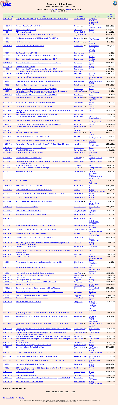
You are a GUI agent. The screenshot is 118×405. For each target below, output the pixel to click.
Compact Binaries (94, 40)
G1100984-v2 (7, 152)
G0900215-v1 (7, 382)
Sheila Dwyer (78, 42)
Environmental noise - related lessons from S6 (31, 214)
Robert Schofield (79, 19)
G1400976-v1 (7, 32)
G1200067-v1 (7, 148)
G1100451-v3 (7, 193)
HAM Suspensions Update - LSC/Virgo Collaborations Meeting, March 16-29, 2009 (43, 378)
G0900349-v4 (7, 302)
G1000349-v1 (7, 273)
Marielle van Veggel (80, 225)
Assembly (92, 171)
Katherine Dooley (79, 229)
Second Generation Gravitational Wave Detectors (32, 296)
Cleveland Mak (79, 53)
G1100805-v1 (7, 168)
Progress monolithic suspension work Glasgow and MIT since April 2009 (39, 262)
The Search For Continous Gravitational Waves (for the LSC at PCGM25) (40, 360)
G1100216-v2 (7, 211)
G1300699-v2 (7, 102)
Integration (92, 43)
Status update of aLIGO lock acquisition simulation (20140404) (36, 59)
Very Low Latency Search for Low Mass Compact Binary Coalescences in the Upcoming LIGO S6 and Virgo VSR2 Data (41, 333)
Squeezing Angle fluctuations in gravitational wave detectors (35, 102)
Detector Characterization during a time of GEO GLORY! (34, 237)
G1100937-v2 (7, 144)
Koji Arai (76, 26)
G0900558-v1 (7, 316)
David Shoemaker (80, 152)
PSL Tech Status (21, 180)
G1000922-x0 (7, 218)
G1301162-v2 (7, 95)
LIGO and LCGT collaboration (26, 246)
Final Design (93, 305)
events (56, 11)
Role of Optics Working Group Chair (28, 280)
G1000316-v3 (7, 277)
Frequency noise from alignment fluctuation (31, 77)
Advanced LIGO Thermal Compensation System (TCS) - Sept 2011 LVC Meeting (42, 144)
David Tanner (78, 316)
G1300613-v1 (7, 114)
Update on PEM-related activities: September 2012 (32, 126)
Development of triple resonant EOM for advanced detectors (35, 275)
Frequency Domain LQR (24, 73)
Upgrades (92, 256)
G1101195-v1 (7, 150)
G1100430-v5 (7, 186)
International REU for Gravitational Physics (30, 364)
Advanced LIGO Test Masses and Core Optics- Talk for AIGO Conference (39, 292)
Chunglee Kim (78, 38)
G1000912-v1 (7, 243)
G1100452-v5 (7, 180)
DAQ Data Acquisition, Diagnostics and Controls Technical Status (37, 120)
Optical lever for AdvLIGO (24, 284)
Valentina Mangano (80, 34)
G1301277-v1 (7, 85)
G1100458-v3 (7, 190)
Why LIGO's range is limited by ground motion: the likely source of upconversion (42, 19)
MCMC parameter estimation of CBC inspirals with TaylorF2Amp (37, 38)
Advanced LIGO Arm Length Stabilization (29, 382)
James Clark (78, 323)
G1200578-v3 (7, 130)
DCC (4, 398)
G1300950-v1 (7, 97)
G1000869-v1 (7, 250)
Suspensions (93, 19)
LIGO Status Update (22, 254)
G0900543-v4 (7, 339)
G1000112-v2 (7, 288)
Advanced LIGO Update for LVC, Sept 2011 (30, 152)
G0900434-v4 (7, 347)
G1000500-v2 (7, 254)
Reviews (91, 182)
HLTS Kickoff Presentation (24, 171)
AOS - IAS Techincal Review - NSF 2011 (29, 186)
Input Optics (92, 244)
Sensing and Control (95, 77)
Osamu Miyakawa (79, 372)
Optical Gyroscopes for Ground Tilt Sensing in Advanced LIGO (36, 356)
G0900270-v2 (7, 356)
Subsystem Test (94, 178)
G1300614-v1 (7, 110)
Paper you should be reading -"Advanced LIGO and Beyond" (36, 282)
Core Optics (92, 142)
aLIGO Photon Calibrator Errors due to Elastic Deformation (35, 140)
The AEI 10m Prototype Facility (26, 30)
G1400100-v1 (7, 71)
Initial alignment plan (23, 42)
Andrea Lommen (79, 267)
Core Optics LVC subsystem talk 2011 (28, 211)
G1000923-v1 (7, 19)
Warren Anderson (79, 347)
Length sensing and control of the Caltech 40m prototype (34, 97)
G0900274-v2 (7, 360)
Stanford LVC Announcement (25, 67)
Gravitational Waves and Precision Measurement (32, 298)
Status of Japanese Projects (25, 372)
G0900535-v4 (7, 336)
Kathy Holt (77, 158)
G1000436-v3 (7, 262)
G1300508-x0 (7, 116)
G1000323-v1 (7, 256)
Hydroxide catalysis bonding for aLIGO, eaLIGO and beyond (35, 225)
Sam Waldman (78, 352)
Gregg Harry (78, 63)
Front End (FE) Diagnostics (25, 150)
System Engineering (95, 81)
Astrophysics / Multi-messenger (95, 270)
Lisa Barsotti (78, 165)
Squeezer (92, 104)
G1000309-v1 (7, 284)
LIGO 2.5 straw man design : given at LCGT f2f (31, 148)
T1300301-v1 (7, 73)
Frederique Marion (80, 332)
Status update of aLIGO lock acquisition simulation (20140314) (36, 69)
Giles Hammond (79, 262)
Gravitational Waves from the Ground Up (29, 158)
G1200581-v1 (7, 132)
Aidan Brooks (78, 144)
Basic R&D (92, 73)
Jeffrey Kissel (78, 302)
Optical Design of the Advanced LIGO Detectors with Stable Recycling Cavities (41, 316)
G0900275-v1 (7, 352)
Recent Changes (57, 6)
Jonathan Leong (79, 237)
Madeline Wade (79, 91)
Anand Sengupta (79, 329)
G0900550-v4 (7, 345)
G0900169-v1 (7, 368)
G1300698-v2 (7, 106)
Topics (67, 6)
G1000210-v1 (7, 280)
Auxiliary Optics (94, 145)
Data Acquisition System (97, 122)
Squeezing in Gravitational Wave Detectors (30, 165)
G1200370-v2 (7, 136)
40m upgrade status (22, 256)
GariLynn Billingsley (80, 211)
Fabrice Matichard (80, 207)
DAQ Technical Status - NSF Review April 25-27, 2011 (34, 190)
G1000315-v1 (7, 282)
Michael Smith (78, 193)
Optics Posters (21, 277)
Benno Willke (78, 132)
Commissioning (94, 46)
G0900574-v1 (7, 323)
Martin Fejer (78, 273)
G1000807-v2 (7, 237)
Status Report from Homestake (26, 375)
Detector (91, 63)
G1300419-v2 (7, 120)
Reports (91, 364)
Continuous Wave (94, 235)
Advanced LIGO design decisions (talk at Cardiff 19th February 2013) (38, 124)
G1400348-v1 (7, 67)
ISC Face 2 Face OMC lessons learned (29, 352)
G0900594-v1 (7, 229)
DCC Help (21, 398)
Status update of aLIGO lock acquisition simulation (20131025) (36, 89)
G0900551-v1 (7, 53)
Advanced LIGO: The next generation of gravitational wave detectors (38, 63)
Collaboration (93, 152)
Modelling (92, 51)
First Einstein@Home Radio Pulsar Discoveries (31, 233)
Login (73, 6)
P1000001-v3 (7, 296)
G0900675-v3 (7, 312)
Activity (69, 9)
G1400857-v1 (7, 34)
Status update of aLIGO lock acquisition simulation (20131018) (36, 95)
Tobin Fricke (78, 30)
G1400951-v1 (7, 38)
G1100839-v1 (7, 161)
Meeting (91, 24)
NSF (90, 187)
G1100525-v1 (7, 197)
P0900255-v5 (7, 63)
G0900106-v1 (7, 378)
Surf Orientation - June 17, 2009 (26, 53)
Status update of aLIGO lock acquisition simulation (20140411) (36, 55)
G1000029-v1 (7, 298)
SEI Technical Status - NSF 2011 (27, 207)
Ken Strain (77, 124)
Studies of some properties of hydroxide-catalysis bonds (34, 34)
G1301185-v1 (7, 89)
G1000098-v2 (7, 292)
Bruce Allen (77, 233)
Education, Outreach (95, 27)
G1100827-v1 (7, 165)
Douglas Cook (78, 186)
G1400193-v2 (7, 42)
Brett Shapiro (78, 67)
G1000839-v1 (7, 246)
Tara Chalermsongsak (79, 285)
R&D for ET (20, 130)
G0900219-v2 (7, 364)
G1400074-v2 (7, 77)
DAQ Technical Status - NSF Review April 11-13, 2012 (34, 136)
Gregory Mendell (79, 360)
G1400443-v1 (7, 55)
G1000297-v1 (7, 275)
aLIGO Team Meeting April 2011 (26, 197)
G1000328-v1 (7, 267)
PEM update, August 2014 (24, 32)
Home (48, 6)
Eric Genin (77, 243)
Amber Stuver (78, 116)
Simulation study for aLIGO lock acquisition (30, 46)
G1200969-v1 (7, 126)
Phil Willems (78, 201)
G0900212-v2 (7, 375)
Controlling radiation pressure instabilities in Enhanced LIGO (36, 229)
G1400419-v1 (7, 59)
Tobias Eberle (78, 250)
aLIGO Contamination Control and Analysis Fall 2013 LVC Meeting (38, 81)
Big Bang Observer (22, 342)
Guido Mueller (78, 364)
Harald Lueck (78, 130)
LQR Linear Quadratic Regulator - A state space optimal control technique (40, 71)
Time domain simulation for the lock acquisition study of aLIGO (36, 114)
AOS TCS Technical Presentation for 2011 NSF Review (34, 201)
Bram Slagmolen (79, 382)
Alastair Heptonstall (80, 356)
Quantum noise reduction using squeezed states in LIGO (34, 106)
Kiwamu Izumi (78, 46)
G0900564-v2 (7, 329)
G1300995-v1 (7, 81)
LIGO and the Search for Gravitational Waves (30, 347)
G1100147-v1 (7, 171)
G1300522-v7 (7, 91)
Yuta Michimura (79, 77)
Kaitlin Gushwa (79, 81)
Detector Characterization (94, 21)
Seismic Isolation (94, 207)
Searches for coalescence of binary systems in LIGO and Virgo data (38, 288)
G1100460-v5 (7, 201)
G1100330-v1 (7, 214)
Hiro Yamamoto (79, 148)
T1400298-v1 (7, 46)
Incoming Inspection (95, 176)
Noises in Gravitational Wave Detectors (29, 26)
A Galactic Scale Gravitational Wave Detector (31, 267)
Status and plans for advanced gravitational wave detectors (35, 85)
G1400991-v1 (7, 30)
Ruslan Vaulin (78, 339)
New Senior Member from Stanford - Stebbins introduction (35, 273)
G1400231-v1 (7, 69)
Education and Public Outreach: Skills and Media (32, 116)
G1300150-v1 (7, 124)
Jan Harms (77, 375)
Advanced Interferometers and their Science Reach (33, 345)
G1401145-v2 (7, 26)
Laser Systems (93, 184)
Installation (92, 310)
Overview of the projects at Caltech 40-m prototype (32, 168)
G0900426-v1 (7, 342)
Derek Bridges (78, 171)
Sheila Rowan (78, 85)
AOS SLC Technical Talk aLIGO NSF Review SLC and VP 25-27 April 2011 (40, 193)
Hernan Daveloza (79, 140)
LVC (75, 288)
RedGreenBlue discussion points (27, 132)
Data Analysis (93, 347)
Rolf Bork (77, 120)
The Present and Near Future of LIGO (28, 302)
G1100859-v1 (7, 158)
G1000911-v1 (7, 233)
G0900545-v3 (7, 332)
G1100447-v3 (7, 207)
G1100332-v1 (7, 140)
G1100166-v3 (7, 225)
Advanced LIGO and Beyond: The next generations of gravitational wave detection (43, 336)
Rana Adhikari (78, 97)
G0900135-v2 (7, 372)
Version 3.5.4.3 (10, 398)
